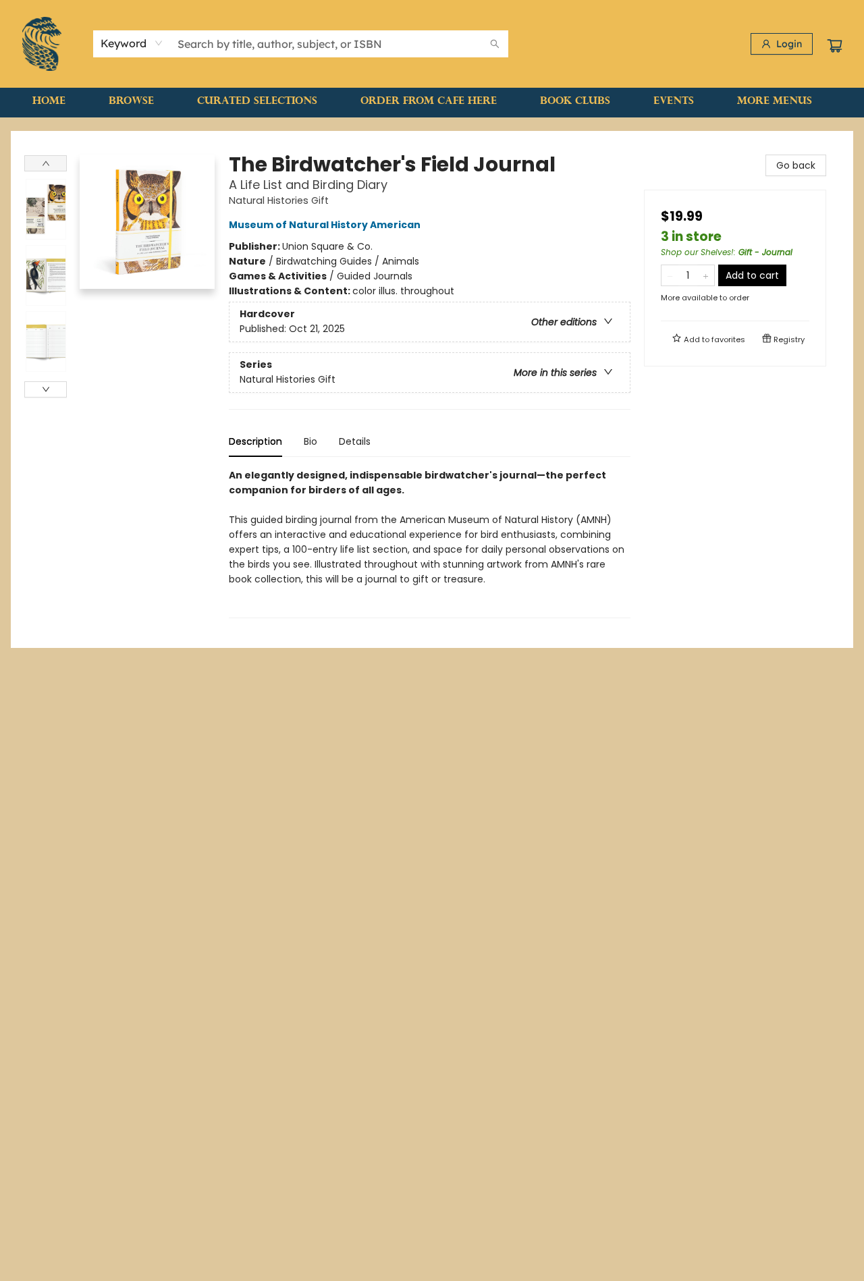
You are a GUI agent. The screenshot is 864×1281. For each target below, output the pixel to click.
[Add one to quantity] (705, 275)
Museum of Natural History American (325, 224)
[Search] (494, 43)
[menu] (432, 101)
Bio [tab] (310, 441)
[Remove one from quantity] (670, 275)
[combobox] (132, 43)
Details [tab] (355, 441)
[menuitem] (49, 101)
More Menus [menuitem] (774, 102)
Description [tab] (255, 441)
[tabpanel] (429, 543)
